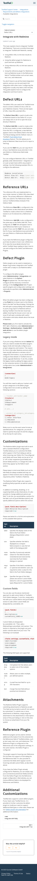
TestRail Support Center (9, 10)
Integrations (24, 10)
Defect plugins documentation (16, 810)
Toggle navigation (8, 24)
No (16, 848)
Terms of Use (18, 874)
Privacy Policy (5, 874)
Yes (9, 848)
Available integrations (10, 14)
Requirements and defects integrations (16, 12)
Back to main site (7, 875)
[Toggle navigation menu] (34, 3)
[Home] (8, 3)
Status (28, 874)
